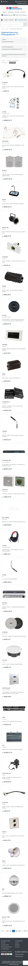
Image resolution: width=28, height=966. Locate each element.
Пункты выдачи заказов (6, 946)
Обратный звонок (19, 954)
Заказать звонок (22, 3)
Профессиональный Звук (7, 41)
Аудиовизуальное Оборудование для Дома (12, 49)
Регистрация (23, 15)
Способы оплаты (5, 944)
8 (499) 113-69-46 (22, 1)
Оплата (17, 12)
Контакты (23, 12)
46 (7, 931)
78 (25, 931)
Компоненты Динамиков (7, 47)
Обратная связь (19, 956)
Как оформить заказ (5, 940)
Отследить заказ (22, 20)
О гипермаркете (19, 940)
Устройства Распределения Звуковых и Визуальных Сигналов (13, 55)
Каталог (4, 12)
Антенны (4, 39)
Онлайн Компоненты (17, 961)
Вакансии (17, 944)
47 (10, 931)
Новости (17, 942)
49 (16, 931)
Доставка (11, 12)
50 (19, 931)
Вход (16, 15)
